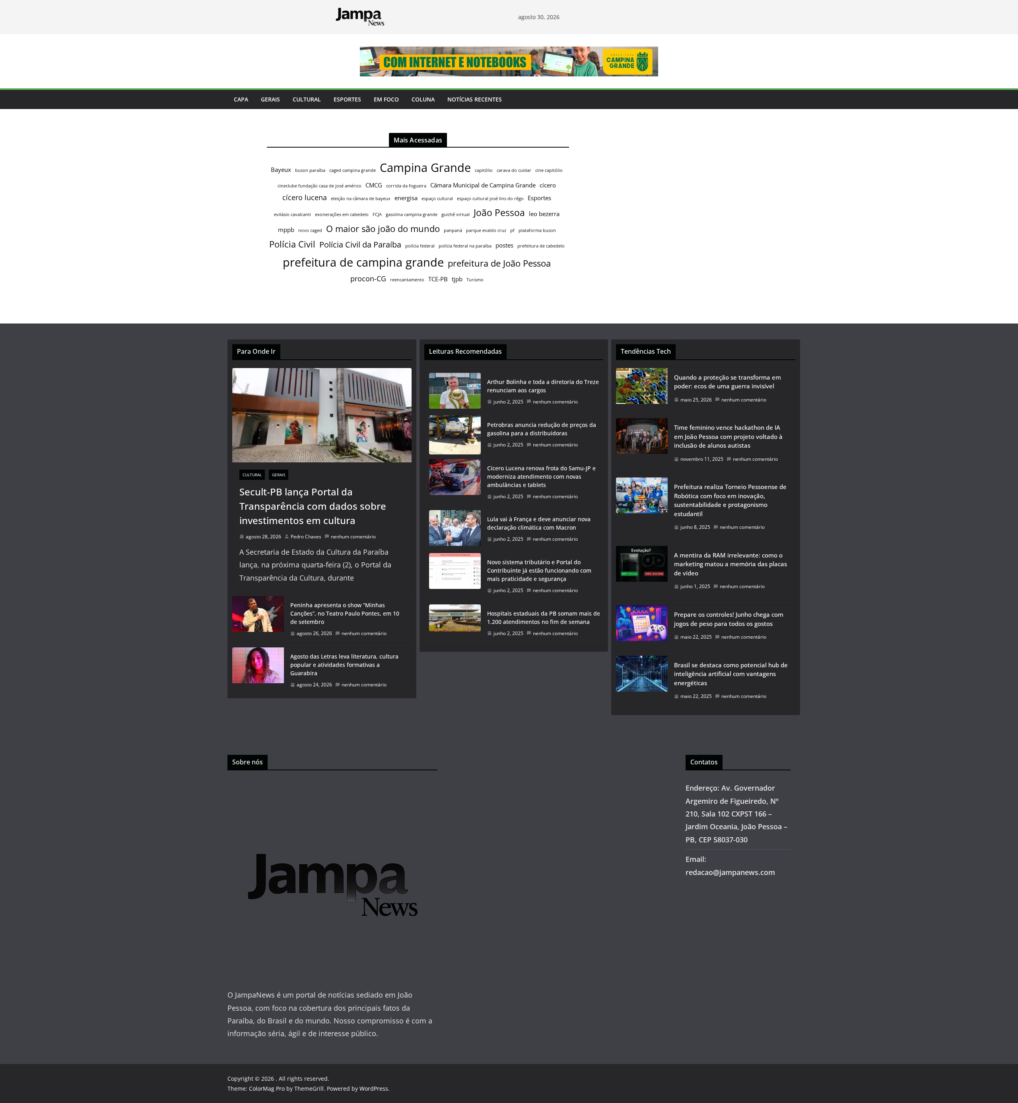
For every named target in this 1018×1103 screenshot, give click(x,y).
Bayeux (281, 169)
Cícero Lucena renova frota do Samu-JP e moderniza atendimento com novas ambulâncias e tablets (541, 476)
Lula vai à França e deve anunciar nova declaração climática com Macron (539, 523)
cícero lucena (304, 197)
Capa (241, 99)
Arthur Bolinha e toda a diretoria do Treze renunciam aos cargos (543, 386)
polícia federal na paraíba (465, 246)
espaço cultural (437, 198)
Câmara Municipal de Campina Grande (483, 185)
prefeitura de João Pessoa (499, 263)
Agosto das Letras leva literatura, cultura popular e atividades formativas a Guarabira (344, 665)
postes (504, 245)
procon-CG (368, 278)
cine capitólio (549, 170)
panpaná (453, 230)
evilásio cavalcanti (292, 214)
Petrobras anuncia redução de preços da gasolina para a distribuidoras (541, 429)
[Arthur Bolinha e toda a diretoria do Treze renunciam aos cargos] (455, 392)
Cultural (307, 99)
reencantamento (407, 280)
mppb (286, 230)
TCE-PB (438, 279)
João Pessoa (499, 212)
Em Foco (386, 99)
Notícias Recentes (474, 99)
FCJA (377, 214)
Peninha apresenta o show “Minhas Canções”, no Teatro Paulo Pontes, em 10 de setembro (344, 613)
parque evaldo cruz (486, 230)
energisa (406, 198)
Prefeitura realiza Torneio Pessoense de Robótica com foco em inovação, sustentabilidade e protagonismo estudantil (730, 500)
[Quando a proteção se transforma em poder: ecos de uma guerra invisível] (642, 391)
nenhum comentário (353, 536)
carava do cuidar (514, 170)
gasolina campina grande (411, 214)
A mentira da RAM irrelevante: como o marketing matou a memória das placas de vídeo (730, 564)
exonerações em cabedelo (342, 214)
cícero (548, 185)
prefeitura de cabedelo (541, 246)
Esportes (347, 99)
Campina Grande (425, 167)
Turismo (475, 280)
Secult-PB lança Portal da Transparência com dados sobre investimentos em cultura (312, 506)
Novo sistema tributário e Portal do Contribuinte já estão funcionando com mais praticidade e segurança (539, 570)
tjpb (457, 279)
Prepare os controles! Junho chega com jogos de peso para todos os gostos (728, 619)
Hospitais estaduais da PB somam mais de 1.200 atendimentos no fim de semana (543, 618)
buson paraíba (310, 170)
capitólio (484, 170)
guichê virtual (455, 214)
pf (512, 230)
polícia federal (420, 246)
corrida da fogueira (406, 186)
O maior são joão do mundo (383, 228)
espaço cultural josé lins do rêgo (490, 198)
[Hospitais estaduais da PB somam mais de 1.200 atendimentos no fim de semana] (455, 623)
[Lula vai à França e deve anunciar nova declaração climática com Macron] (455, 529)
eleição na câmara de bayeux (360, 198)
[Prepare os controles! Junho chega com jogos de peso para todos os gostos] (642, 628)
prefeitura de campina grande (363, 262)
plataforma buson (537, 230)
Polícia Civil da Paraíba (360, 244)
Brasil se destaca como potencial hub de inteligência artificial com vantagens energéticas (731, 674)
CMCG (373, 185)
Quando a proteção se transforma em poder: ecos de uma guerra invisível (727, 381)
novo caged (310, 230)
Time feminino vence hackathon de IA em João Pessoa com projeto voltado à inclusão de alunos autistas (728, 436)
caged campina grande (352, 170)
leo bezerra (544, 214)
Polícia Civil (292, 244)
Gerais (270, 99)
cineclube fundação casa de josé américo (319, 186)
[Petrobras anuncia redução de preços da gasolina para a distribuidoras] (455, 434)
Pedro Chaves (306, 536)
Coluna (423, 99)
